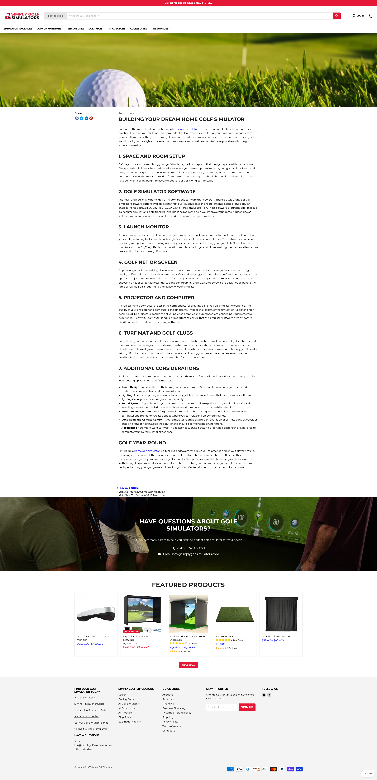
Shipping (167, 717)
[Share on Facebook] (77, 118)
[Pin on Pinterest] (91, 118)
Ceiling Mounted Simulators (90, 729)
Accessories (139, 28)
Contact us (168, 730)
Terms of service (171, 726)
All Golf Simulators (85, 697)
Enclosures (75, 28)
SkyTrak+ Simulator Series (89, 703)
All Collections (126, 708)
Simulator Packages (18, 28)
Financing (168, 703)
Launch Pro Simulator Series (91, 710)
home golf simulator (185, 129)
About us (167, 694)
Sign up (247, 707)
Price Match (169, 699)
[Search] (337, 16)
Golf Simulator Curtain (276, 636)
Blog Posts (124, 717)
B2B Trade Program (129, 721)
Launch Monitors (49, 28)
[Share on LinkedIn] (86, 118)
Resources (161, 28)
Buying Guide (126, 699)
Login (360, 15)
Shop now (188, 665)
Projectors (117, 28)
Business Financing (173, 708)
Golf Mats (96, 28)
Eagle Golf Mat (225, 636)
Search (122, 694)
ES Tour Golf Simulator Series (91, 722)
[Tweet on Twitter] (81, 118)
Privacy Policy (170, 721)
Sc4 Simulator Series (86, 716)
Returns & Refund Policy (176, 712)
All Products (125, 712)
